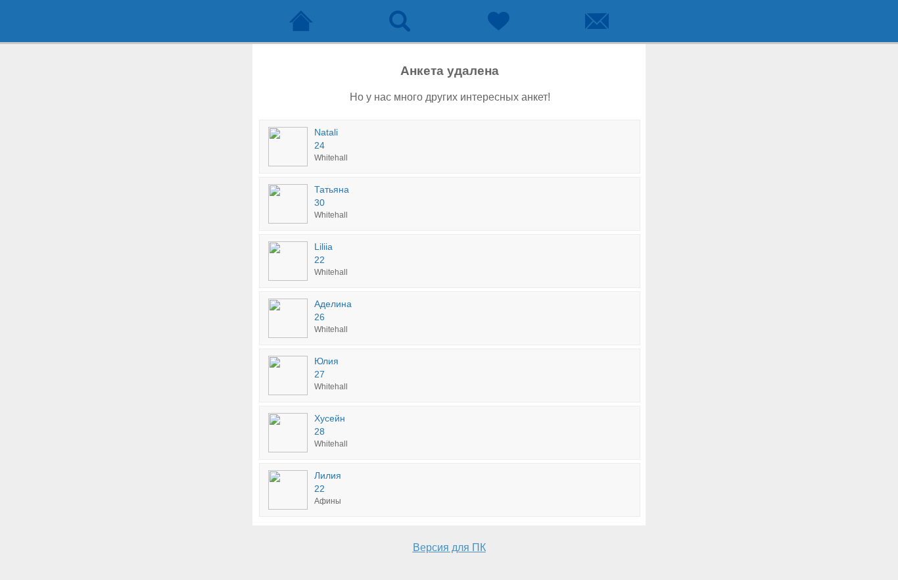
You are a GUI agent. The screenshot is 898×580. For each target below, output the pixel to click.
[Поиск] (399, 21)
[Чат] (597, 21)
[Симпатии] (498, 21)
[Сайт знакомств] (301, 21)
